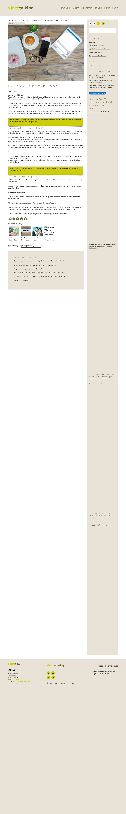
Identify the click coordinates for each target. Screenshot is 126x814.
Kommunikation (30, 247)
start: (21, 8)
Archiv (90, 65)
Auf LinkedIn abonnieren (97, 93)
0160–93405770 (18, 679)
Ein (10, 120)
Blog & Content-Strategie (96, 45)
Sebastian (92, 85)
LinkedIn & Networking (25, 245)
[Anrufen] (99, 23)
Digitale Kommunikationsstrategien (99, 49)
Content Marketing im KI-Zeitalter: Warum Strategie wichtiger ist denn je (102, 514)
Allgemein (92, 42)
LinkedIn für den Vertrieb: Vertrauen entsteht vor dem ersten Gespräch (101, 376)
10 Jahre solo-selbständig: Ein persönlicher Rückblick (102, 76)
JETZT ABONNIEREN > (21, 280)
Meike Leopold (93, 75)
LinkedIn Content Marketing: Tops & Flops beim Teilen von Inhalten (101, 86)
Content (23, 247)
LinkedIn (38, 247)
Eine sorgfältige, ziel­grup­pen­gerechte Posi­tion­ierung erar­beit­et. (31, 156)
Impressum (102, 666)
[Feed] (95, 23)
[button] (10, 218)
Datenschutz (113, 666)
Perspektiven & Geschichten (97, 56)
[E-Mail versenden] (104, 23)
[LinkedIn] (90, 23)
